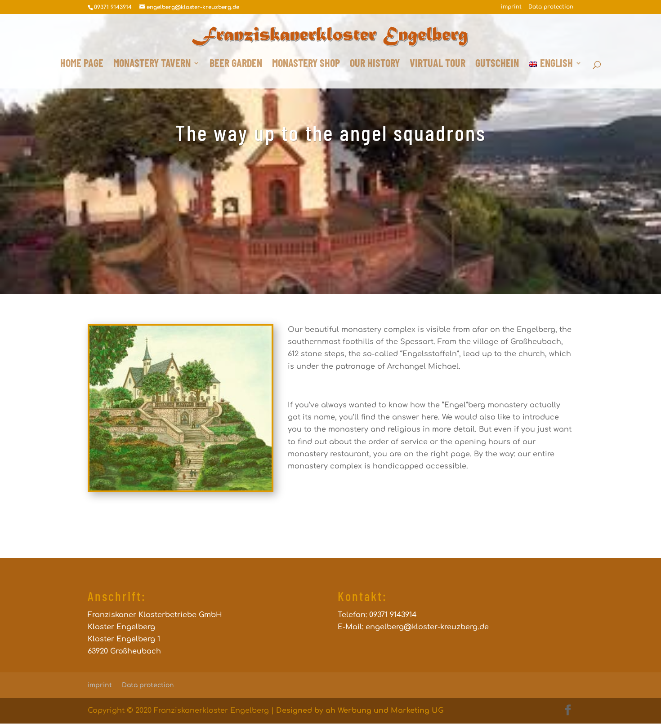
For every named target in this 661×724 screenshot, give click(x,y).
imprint (511, 7)
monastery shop (306, 64)
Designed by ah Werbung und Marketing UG (359, 710)
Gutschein (497, 64)
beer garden (236, 64)
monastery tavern (152, 64)
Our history (375, 64)
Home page (81, 64)
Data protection (550, 7)
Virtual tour (437, 64)
